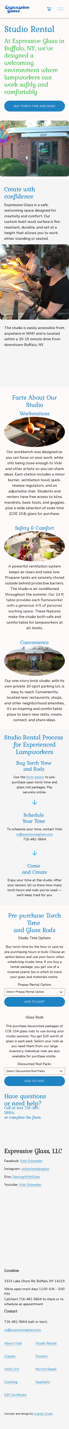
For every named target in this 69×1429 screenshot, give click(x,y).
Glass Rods (34, 1017)
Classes (9, 1356)
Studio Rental (46, 1343)
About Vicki (13, 1343)
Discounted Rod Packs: (34, 1064)
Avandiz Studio (43, 1414)
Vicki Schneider (31, 1161)
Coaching (11, 1382)
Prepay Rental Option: (34, 984)
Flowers (42, 1356)
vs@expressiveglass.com (22, 1330)
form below (35, 777)
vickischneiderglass (35, 1169)
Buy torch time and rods (34, 106)
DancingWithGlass (26, 1177)
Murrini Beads (46, 1369)
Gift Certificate (15, 1395)
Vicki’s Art (11, 1369)
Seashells (43, 1382)
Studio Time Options (34, 938)
